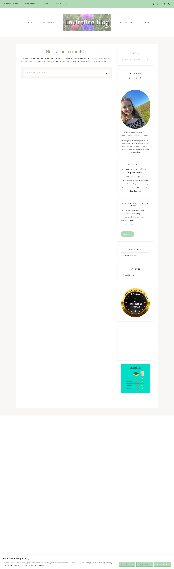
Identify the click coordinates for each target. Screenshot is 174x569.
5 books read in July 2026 (135, 176)
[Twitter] (157, 1)
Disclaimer (144, 22)
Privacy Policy (125, 22)
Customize (126, 564)
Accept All (162, 564)
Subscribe (127, 234)
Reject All (144, 564)
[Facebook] (154, 1)
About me (32, 22)
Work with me (49, 22)
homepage (98, 58)
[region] (87, 562)
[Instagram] (164, 1)
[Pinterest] (161, 1)
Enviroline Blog (87, 22)
